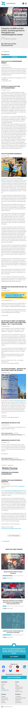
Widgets (17, 685)
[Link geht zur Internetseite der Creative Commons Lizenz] (2, 706)
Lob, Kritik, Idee (5, 690)
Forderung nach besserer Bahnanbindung (9, 473)
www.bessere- (21, 486)
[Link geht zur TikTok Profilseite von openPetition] (17, 666)
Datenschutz (18, 699)
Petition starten (4, 699)
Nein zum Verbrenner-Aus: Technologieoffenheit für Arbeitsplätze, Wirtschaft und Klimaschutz (13, 602)
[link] (26, 4)
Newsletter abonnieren (14, 677)
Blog (2, 687)
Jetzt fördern (14, 656)
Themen (3, 701)
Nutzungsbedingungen (20, 698)
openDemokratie (19, 687)
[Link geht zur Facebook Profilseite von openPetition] (3, 666)
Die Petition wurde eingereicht (11, 153)
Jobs (2, 685)
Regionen (3, 702)
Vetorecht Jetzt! (18, 691)
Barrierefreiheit (18, 702)
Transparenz (18, 696)
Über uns (3, 684)
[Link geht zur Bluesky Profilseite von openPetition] (10, 670)
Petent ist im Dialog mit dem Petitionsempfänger (10, 87)
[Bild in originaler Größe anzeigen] (14, 176)
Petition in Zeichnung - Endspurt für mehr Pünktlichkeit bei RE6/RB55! (13, 369)
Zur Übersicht (6, 51)
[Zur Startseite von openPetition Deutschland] (8, 3)
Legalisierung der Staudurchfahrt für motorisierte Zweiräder (13, 631)
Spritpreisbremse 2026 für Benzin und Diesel (13, 572)
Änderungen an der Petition (10, 423)
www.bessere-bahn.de (6, 249)
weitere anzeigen (15, 535)
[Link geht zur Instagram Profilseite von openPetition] (10, 666)
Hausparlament (18, 688)
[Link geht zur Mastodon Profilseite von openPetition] (3, 670)
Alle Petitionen (4, 698)
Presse (2, 688)
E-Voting (17, 690)
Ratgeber (3, 696)
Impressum (17, 701)
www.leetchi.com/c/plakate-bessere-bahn (14, 490)
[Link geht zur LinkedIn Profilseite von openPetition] (24, 666)
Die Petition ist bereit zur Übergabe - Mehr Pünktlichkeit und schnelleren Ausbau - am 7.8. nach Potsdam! (13, 322)
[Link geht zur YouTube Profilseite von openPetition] (17, 670)
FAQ (16, 684)
